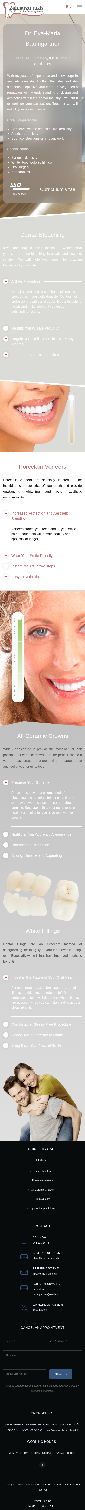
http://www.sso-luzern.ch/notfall (62, 1430)
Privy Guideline (42, 1501)
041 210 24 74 (42, 1506)
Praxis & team (42, 1199)
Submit (59, 1374)
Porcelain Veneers (42, 1180)
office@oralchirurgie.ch (46, 1258)
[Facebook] (42, 1465)
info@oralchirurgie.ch (45, 1273)
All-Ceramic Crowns (42, 1189)
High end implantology (42, 1208)
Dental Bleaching (42, 1171)
